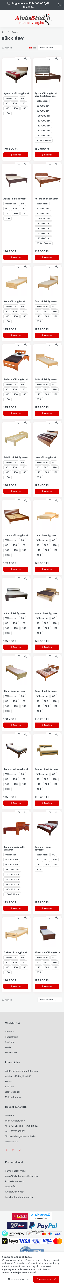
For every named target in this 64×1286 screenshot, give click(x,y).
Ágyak (15, 32)
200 (7, 113)
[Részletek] (15, 154)
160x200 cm (43, 130)
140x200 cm (43, 125)
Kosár (8, 1047)
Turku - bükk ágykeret (15, 952)
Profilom (9, 1042)
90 (6, 103)
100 (15, 103)
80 (22, 98)
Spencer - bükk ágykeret (43, 848)
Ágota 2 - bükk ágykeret (16, 93)
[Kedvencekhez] (18, 59)
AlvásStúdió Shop (14, 1191)
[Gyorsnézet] (25, 59)
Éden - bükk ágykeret (46, 301)
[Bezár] (60, 5)
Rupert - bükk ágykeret (15, 769)
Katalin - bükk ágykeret (15, 457)
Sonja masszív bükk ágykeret (14, 848)
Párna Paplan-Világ (15, 1170)
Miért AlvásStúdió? (15, 1120)
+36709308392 (17, 1131)
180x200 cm (43, 135)
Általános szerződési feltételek (21, 1071)
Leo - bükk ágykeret (45, 457)
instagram (13, 1150)
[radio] (34, 48)
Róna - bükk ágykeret (14, 691)
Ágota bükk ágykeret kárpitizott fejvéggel (46, 94)
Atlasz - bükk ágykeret (15, 198)
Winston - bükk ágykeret (48, 952)
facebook (6, 1150)
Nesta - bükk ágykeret (46, 613)
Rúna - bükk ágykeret (46, 691)
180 (24, 108)
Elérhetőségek (12, 1091)
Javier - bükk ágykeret (15, 379)
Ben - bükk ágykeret (14, 301)
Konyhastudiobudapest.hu (19, 1197)
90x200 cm (43, 111)
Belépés (9, 1031)
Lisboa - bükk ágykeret (15, 535)
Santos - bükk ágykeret (47, 769)
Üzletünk (9, 1115)
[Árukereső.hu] (41, 1214)
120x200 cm (43, 120)
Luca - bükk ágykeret (46, 535)
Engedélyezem (44, 1279)
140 (7, 108)
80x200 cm (43, 106)
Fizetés (9, 1081)
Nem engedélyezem (18, 1279)
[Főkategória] (3, 32)
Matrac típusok (13, 1097)
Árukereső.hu (41, 1218)
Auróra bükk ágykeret (46, 198)
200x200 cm (44, 140)
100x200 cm (43, 116)
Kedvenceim (11, 1052)
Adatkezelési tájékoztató (18, 1076)
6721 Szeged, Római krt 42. (23, 1125)
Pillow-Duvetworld (14, 1181)
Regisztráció (11, 1036)
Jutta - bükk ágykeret (46, 379)
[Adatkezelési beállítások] (19, 1150)
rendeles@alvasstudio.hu (22, 1136)
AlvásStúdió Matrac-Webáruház (22, 1176)
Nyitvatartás (11, 1141)
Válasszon (10, 98)
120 (23, 103)
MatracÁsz (11, 1186)
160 (16, 108)
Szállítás (9, 1086)
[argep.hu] (17, 1225)
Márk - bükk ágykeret (14, 613)
